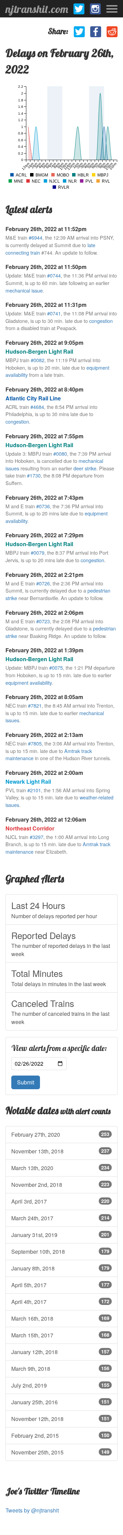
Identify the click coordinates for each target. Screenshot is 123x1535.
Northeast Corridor (29, 828)
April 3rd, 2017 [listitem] (60, 1201)
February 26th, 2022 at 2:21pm (44, 575)
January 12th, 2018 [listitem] (60, 1352)
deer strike (84, 468)
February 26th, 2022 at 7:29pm (44, 535)
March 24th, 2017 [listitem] (60, 1218)
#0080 (60, 453)
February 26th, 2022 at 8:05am (44, 697)
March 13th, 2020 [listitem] (60, 1168)
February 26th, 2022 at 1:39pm (44, 650)
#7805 (35, 743)
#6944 (35, 237)
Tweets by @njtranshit (32, 1510)
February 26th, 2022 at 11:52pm (45, 229)
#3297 (36, 836)
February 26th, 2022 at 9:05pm (44, 342)
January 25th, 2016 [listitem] (60, 1402)
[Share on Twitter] (79, 31)
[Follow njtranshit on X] (78, 8)
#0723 (43, 621)
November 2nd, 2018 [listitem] (60, 1185)
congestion (101, 320)
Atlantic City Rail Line (33, 398)
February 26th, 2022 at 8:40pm (44, 389)
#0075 (56, 667)
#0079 (37, 552)
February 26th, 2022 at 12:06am (45, 819)
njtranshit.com (36, 8)
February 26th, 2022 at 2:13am (44, 735)
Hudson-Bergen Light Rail (39, 351)
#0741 (54, 313)
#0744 (54, 275)
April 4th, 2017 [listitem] (60, 1302)
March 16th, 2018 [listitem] (60, 1318)
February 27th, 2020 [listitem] (60, 1134)
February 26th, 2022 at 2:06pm (44, 612)
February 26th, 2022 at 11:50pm (45, 267)
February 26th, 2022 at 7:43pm (44, 497)
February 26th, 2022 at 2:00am (44, 773)
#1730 (34, 475)
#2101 (34, 790)
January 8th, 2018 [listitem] (60, 1268)
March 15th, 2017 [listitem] (60, 1335)
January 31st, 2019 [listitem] (60, 1235)
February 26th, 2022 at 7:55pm (44, 436)
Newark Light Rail (28, 781)
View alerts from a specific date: (59, 1048)
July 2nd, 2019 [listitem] (60, 1385)
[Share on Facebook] (95, 31)
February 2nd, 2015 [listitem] (60, 1435)
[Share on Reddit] (112, 31)
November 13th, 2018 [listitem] (60, 1151)
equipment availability (28, 682)
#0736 (43, 506)
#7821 (35, 705)
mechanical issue (24, 290)
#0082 (37, 360)
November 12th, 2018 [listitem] (60, 1419)
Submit (25, 1082)
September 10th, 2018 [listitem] (60, 1251)
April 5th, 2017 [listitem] (60, 1285)
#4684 (37, 406)
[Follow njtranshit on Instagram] (95, 8)
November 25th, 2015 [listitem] (60, 1452)
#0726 (43, 583)
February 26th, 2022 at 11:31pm (45, 305)
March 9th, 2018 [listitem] (60, 1369)
